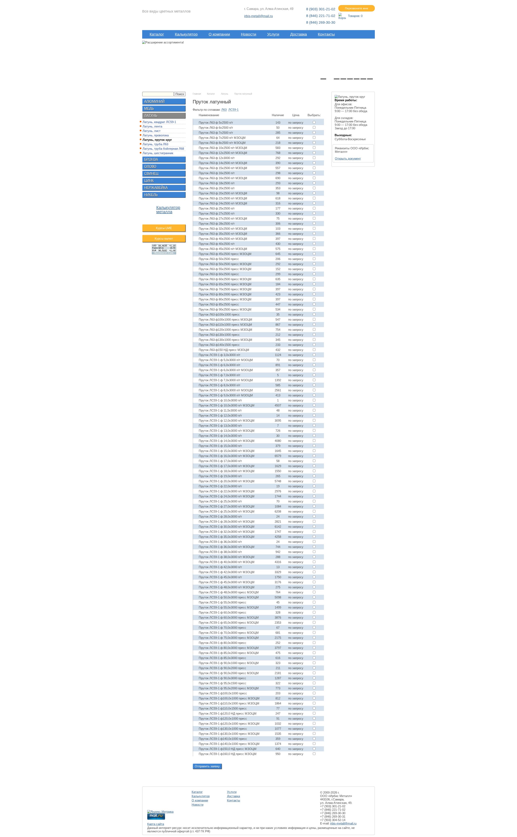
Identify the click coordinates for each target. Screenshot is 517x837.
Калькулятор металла (168, 209)
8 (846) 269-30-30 (320, 22)
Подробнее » (200, 66)
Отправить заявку (207, 766)
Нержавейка (156, 188)
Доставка (298, 34)
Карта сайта (155, 824)
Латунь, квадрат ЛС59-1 (159, 122)
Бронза (151, 159)
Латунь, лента (152, 126)
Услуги (273, 34)
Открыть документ (348, 158)
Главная (197, 94)
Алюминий (154, 101)
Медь (149, 108)
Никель (151, 195)
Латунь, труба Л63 (155, 144)
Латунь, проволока (156, 135)
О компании (219, 34)
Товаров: (355, 16)
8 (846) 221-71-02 (320, 16)
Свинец (151, 173)
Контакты (326, 34)
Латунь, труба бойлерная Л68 (163, 148)
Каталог (157, 34)
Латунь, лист (152, 131)
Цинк (149, 180)
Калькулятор (186, 34)
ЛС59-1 (233, 109)
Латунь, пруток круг (157, 139)
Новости (248, 34)
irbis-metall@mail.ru (258, 16)
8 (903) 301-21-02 (320, 9)
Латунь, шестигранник (158, 153)
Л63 (224, 109)
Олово (150, 166)
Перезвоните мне (356, 8)
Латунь (150, 115)
